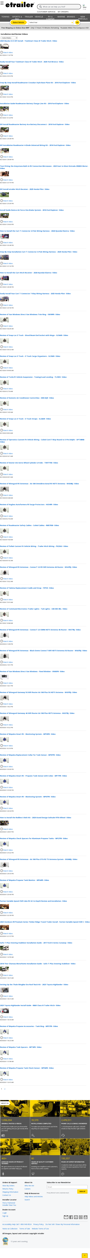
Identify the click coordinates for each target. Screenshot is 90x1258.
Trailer (29, 17)
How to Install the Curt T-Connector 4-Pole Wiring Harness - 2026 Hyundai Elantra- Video (37, 231)
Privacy (49, 1193)
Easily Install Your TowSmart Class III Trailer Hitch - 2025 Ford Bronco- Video (32, 62)
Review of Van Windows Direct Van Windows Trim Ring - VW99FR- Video (30, 314)
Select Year (33, 22)
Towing (5, 17)
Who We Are (29, 1185)
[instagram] (81, 1217)
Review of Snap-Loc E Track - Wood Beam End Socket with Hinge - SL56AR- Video (34, 335)
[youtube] (86, 1217)
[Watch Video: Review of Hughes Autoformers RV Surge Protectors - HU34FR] (1, 516)
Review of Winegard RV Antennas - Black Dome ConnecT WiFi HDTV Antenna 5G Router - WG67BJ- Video (43, 650)
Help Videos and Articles (34, 1196)
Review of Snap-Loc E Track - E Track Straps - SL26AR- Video (25, 419)
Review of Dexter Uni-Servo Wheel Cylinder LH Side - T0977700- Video (29, 463)
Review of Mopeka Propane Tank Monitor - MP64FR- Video (24, 880)
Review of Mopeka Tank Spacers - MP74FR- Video (20, 1047)
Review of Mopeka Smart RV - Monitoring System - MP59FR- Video (28, 734)
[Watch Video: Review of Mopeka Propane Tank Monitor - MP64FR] (1, 891)
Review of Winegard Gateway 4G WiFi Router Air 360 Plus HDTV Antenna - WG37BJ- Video (37, 713)
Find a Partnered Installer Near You (9, 1204)
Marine (61, 17)
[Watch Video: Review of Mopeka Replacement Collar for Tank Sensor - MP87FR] (1, 766)
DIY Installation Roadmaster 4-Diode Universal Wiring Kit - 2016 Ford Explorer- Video (35, 145)
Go (77, 22)
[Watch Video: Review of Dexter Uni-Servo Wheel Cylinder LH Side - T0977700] (1, 474)
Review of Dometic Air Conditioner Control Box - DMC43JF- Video (27, 398)
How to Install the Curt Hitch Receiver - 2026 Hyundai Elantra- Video (28, 273)
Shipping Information (10, 1192)
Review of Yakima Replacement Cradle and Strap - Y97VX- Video (27, 588)
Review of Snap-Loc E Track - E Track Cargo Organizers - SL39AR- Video (30, 356)
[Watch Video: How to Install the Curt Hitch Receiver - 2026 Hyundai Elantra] (1, 284)
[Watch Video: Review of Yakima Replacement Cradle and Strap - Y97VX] (1, 599)
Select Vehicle (18, 22)
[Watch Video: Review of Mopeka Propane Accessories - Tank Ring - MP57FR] (1, 1037)
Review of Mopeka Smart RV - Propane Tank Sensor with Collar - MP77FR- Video (33, 776)
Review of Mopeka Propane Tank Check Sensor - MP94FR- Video (27, 1068)
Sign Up (5, 1216)
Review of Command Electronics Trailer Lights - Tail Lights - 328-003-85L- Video (33, 609)
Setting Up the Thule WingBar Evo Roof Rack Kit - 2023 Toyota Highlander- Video (34, 984)
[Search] (40, 7)
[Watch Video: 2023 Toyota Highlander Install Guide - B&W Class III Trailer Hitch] (1, 1016)
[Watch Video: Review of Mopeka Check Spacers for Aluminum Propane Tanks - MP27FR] (1, 849)
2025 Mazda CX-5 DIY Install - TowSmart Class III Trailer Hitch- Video (28, 41)
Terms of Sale (24, 1229)
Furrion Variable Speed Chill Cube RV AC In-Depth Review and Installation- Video (33, 901)
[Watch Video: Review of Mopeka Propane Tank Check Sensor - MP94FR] (1, 1079)
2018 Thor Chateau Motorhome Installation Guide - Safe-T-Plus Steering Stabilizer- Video (37, 964)
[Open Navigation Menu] (2, 3)
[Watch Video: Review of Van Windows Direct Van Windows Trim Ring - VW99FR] (1, 325)
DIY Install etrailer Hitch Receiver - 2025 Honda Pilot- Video (24, 189)
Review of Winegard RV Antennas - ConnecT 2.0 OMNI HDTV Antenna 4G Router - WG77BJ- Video (40, 630)
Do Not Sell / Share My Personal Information (62, 1224)
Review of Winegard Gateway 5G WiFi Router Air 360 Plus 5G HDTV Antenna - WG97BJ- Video (38, 692)
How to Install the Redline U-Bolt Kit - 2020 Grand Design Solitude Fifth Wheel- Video (35, 817)
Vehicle (39, 17)
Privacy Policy (38, 1224)
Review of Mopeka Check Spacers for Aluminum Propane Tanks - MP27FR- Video (34, 838)
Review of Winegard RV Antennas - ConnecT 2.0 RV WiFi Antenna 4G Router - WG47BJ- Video (38, 567)
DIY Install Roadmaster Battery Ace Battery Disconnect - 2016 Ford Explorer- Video (34, 124)
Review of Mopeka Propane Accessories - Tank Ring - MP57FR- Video (29, 1026)
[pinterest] (76, 1217)
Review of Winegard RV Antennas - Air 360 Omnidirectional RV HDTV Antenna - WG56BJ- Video (39, 483)
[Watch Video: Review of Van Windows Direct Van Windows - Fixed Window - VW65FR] (1, 683)
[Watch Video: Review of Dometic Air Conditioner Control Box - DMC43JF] (1, 409)
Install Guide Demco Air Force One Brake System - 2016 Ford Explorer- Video (32, 210)
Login (4, 1213)
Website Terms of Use (40, 1229)
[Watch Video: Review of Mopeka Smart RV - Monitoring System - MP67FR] (1, 808)
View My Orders (8, 1185)
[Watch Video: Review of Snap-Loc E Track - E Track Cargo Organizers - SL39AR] (1, 367)
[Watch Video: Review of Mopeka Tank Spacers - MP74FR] (1, 1058)
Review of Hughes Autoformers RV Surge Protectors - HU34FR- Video (29, 504)
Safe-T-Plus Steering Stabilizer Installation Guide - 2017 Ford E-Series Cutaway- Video (36, 943)
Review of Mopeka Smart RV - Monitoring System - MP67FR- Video (28, 797)
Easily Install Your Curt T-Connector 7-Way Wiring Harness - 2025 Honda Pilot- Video (35, 293)
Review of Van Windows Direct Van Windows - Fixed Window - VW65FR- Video (32, 671)
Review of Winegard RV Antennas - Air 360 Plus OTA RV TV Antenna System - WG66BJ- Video (38, 859)
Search (27, 1200)
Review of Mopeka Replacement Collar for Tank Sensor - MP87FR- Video (30, 755)
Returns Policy (7, 1189)
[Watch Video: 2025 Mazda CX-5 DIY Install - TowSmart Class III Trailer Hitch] (1, 52)
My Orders (63, 12)
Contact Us (6, 1195)
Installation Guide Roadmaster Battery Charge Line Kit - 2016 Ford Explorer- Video (34, 103)
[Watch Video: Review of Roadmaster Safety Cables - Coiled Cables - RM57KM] (1, 536)
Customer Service (46, 12)
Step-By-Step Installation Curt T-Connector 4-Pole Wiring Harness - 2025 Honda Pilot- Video (38, 252)
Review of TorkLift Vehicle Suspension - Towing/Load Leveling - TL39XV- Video (33, 377)
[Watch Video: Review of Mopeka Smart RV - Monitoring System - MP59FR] (1, 745)
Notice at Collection (9, 1229)
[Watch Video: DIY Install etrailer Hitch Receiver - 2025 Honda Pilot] (1, 200)
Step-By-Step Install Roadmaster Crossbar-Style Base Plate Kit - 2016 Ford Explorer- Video (38, 82)
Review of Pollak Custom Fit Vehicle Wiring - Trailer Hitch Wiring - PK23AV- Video (34, 546)
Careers (27, 1189)
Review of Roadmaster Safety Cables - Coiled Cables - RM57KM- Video (29, 525)
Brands (71, 17)
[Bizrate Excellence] (5, 1241)
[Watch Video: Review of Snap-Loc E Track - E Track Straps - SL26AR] (1, 430)
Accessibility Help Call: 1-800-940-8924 (16, 1224)
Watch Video (8, 52)
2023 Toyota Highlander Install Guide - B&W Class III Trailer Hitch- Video (30, 1005)
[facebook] (71, 1217)
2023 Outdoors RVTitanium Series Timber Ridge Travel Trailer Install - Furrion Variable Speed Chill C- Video (45, 922)
